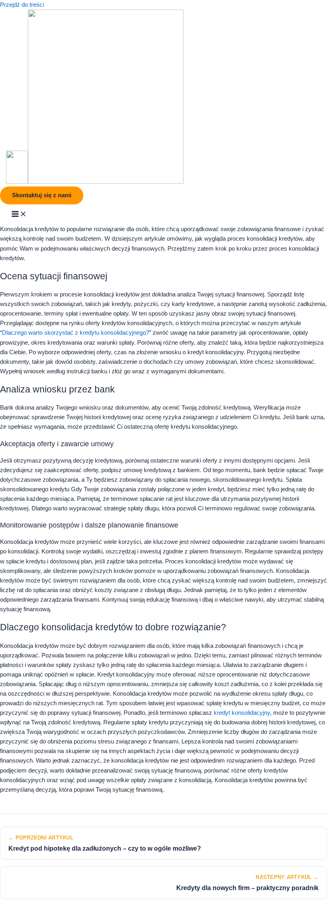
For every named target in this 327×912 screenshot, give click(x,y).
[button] (41, 195)
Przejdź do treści (22, 5)
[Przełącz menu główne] (19, 214)
